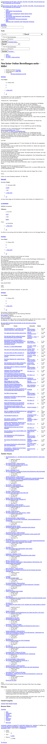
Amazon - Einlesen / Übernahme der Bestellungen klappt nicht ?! (14, 419)
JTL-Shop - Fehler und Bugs (31, 346)
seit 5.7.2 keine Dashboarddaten (13, 346)
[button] (2, 4)
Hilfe (7, 703)
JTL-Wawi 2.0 (30, 400)
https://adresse (4, 315)
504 (12, 74)
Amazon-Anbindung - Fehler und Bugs (32, 337)
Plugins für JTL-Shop (11, 680)
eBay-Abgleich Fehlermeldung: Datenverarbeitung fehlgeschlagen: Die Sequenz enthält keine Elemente (13, 386)
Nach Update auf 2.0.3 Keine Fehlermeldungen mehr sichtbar (11, 381)
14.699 (7, 187)
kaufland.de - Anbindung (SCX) (31, 378)
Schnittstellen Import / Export (31, 363)
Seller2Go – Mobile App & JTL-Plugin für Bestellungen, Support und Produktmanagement (15, 449)
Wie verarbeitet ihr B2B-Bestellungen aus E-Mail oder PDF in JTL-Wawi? (15, 411)
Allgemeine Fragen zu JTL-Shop (31, 415)
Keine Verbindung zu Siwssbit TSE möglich (18, 506)
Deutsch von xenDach (28, 726)
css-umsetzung (4, 203)
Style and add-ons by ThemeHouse (10, 726)
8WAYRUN (23, 728)
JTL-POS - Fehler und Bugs (31, 355)
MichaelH (3, 179)
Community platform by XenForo (16, 725)
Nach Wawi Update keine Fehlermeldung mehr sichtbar (19, 548)
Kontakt (15, 703)
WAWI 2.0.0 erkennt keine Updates (12, 400)
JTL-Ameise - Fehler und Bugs (31, 342)
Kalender (11, 703)
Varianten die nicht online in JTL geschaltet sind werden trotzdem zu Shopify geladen (14, 407)
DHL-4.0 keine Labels (10, 393)
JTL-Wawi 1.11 (31, 371)
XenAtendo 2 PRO (5, 728)
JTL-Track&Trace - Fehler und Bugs (31, 352)
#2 (6, 196)
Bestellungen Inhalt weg (11, 415)
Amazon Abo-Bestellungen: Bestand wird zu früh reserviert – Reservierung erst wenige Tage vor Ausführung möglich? (15, 424)
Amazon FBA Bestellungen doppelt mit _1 (17, 660)
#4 (6, 253)
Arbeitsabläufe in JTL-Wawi (31, 411)
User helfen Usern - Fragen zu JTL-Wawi (32, 431)
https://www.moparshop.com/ (8, 130)
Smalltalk (29, 389)
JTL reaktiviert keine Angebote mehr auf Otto (15, 333)
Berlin (7, 219)
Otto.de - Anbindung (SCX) (31, 333)
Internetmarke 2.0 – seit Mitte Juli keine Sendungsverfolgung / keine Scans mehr (15, 329)
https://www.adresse (6, 317)
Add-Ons (35, 725)
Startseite (3, 703)
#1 (6, 94)
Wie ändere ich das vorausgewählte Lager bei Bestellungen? (21, 647)
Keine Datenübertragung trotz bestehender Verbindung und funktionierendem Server (14, 403)
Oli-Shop (18, 70)
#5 (6, 309)
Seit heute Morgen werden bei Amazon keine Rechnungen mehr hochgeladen (14, 336)
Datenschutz (9, 716)
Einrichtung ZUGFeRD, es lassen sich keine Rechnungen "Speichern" (15, 397)
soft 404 (24, 74)
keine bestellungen (17, 74)
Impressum (8, 718)
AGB (7, 717)
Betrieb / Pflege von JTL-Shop (31, 349)
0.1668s (12, 735)
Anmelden (3, 709)
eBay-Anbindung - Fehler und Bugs (31, 385)
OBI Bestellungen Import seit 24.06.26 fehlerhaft (18, 640)
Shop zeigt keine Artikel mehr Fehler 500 (15, 349)
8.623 (7, 214)
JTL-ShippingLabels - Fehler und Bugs (31, 329)
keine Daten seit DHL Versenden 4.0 (14, 352)
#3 (6, 229)
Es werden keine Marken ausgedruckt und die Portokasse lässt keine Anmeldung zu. (15, 389)
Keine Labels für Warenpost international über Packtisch (20, 527)
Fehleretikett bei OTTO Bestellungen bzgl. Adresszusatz (20, 653)
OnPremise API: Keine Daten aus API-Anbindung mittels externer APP (13, 371)
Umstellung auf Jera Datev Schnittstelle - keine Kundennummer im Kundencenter (15, 363)
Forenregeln (8, 713)
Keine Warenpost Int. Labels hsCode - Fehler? (18, 512)
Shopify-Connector (31, 407)
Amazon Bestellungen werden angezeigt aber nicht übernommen (15, 444)
